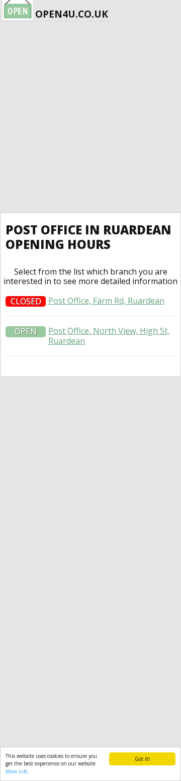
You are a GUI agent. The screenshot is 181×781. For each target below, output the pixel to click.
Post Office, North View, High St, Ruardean (108, 335)
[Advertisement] (90, 117)
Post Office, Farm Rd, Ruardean (106, 301)
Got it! (142, 758)
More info (17, 771)
